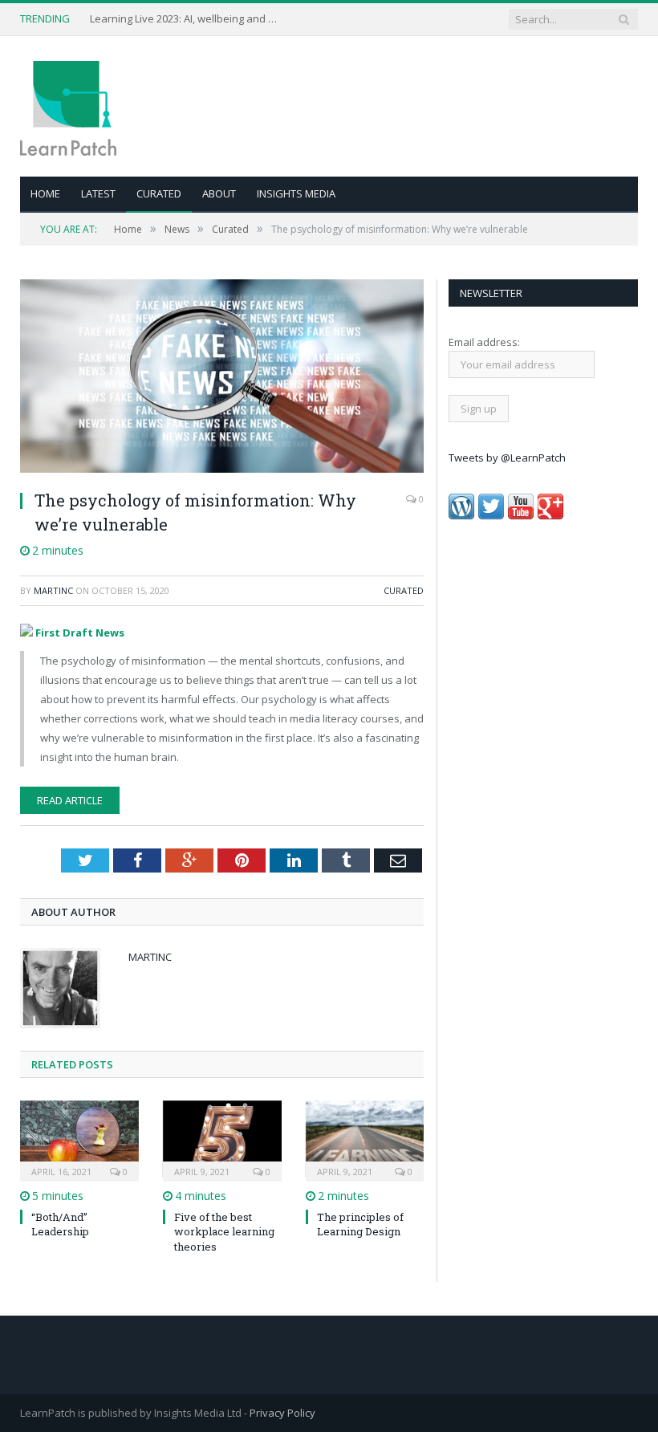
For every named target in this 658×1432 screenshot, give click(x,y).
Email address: (484, 342)
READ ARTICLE (70, 800)
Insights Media (296, 193)
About (219, 193)
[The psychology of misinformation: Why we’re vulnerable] (222, 378)
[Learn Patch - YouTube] (521, 515)
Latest (98, 193)
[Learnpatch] (68, 106)
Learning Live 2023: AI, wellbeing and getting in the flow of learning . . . (186, 19)
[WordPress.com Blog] (461, 515)
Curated (158, 193)
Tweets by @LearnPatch (507, 457)
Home (45, 193)
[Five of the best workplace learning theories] (222, 1139)
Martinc (53, 590)
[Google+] (550, 515)
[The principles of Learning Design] (365, 1139)
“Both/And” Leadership (60, 1224)
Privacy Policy (282, 1413)
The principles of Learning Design (360, 1224)
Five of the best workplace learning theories (224, 1231)
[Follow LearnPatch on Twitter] (491, 515)
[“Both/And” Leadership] (79, 1139)
